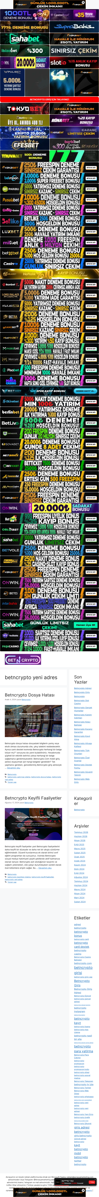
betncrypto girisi (83, 970)
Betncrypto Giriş (82, 983)
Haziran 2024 (80, 885)
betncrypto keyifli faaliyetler (43, 877)
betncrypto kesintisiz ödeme (19, 877)
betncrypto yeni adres (14, 879)
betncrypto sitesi (81, 1072)
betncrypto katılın (79, 1015)
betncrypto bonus (81, 933)
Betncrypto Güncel (82, 996)
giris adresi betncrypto (82, 1130)
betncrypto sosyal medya (82, 1076)
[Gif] (49, 274)
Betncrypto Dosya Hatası (29, 694)
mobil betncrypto (81, 1155)
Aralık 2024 (79, 861)
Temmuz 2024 (81, 881)
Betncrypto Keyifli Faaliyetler (33, 797)
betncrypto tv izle (83, 1084)
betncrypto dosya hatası (41, 777)
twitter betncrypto (80, 1162)
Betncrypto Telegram (83, 1081)
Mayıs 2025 (79, 848)
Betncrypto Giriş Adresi (83, 991)
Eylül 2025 (79, 844)
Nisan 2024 (79, 893)
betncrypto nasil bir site (83, 1037)
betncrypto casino (80, 952)
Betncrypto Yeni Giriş (83, 1114)
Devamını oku (13, 768)
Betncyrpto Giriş (82, 692)
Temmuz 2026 (81, 832)
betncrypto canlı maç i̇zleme (19, 777)
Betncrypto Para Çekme (81, 1056)
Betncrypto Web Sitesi (81, 1092)
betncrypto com (83, 963)
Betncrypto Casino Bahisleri (82, 958)
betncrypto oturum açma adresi (83, 1042)
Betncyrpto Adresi (83, 688)
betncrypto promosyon (79, 1062)
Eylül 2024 (79, 873)
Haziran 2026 (80, 836)
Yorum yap (12, 782)
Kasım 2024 (80, 865)
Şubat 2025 (79, 853)
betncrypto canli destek (81, 944)
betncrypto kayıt (82, 1021)
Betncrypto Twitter (82, 1088)
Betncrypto (12, 774)
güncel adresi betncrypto (80, 1140)
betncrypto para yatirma (83, 1048)
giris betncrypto (83, 1135)
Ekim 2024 (79, 869)
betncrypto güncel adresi (82, 1000)
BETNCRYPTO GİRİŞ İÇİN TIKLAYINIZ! (49, 99)
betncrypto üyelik (82, 1117)
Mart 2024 (79, 897)
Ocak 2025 (79, 857)
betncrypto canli (81, 939)
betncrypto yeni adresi (81, 1109)
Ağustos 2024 (81, 877)
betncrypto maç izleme (81, 1031)
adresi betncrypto (80, 926)
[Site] (49, 167)
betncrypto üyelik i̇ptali (81, 1121)
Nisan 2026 (79, 840)
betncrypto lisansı (82, 1026)
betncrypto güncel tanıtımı (82, 1005)
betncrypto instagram (80, 1009)
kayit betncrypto (81, 1147)
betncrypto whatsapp (84, 1096)
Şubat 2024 (80, 902)
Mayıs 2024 (79, 889)
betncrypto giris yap (83, 977)
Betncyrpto (79, 696)
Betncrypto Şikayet (82, 1123)
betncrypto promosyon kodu (81, 1068)
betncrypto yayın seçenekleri (83, 1100)
